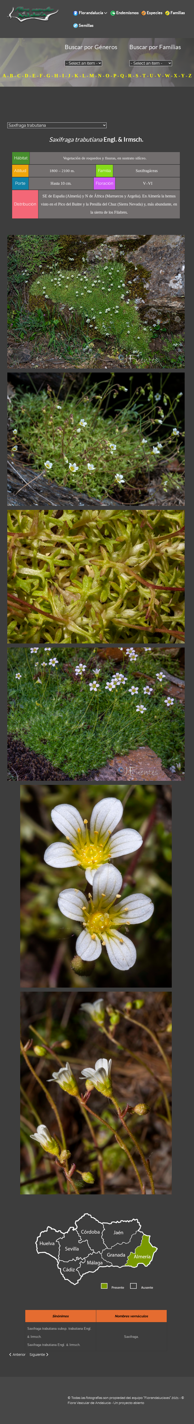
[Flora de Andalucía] (33, 14)
